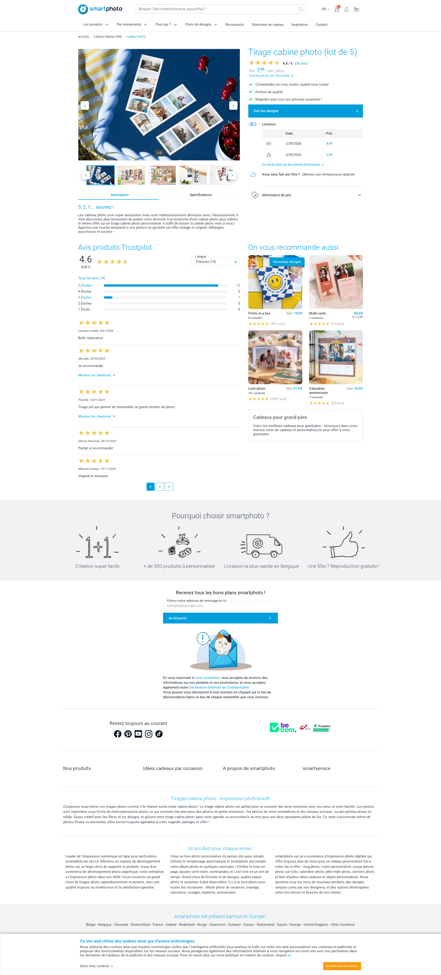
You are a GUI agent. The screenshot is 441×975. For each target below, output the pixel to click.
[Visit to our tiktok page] (159, 734)
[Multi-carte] (336, 282)
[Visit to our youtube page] (138, 734)
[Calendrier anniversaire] (336, 357)
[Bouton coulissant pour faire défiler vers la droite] (233, 105)
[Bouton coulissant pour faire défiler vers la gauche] (85, 105)
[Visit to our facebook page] (117, 734)
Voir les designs (266, 111)
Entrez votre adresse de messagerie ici (197, 601)
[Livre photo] (275, 357)
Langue (200, 256)
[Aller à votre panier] (357, 9)
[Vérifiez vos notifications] (347, 9)
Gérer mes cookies (94, 966)
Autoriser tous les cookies (342, 966)
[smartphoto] (100, 9)
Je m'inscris (177, 618)
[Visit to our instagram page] (148, 734)
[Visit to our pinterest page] (128, 734)
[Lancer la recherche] (301, 9)
